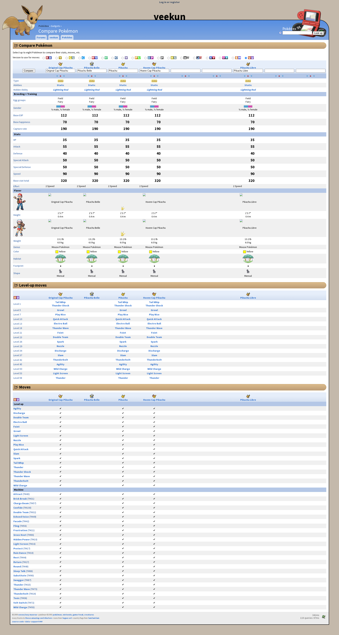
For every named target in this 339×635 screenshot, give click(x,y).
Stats (17, 134)
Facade (17, 521)
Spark (60, 341)
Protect (18, 548)
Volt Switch (20, 602)
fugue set (67, 618)
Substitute (19, 575)
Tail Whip (60, 302)
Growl (60, 310)
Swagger (18, 580)
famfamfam (93, 618)
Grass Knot (19, 534)
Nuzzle (60, 346)
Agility (60, 364)
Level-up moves (33, 285)
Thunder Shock (60, 305)
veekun (170, 16)
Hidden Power (21, 539)
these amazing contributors (38, 618)
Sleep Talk (19, 571)
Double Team (60, 337)
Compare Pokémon (35, 45)
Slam (60, 355)
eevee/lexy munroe (27, 614)
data (27, 621)
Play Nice (60, 314)
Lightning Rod (60, 89)
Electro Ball (60, 323)
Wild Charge (60, 368)
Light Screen (60, 373)
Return (17, 562)
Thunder (61, 377)
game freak (78, 614)
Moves (25, 387)
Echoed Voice (21, 516)
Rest (16, 557)
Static (60, 85)
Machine (18, 489)
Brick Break (20, 498)
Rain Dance (19, 552)
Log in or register (169, 2)
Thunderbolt (60, 359)
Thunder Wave (60, 328)
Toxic (16, 598)
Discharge (60, 350)
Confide (18, 507)
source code (18, 621)
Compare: (29, 70)
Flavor (17, 190)
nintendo (67, 614)
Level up (18, 404)
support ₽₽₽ (37, 621)
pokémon (57, 614)
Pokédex (43, 26)
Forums (41, 37)
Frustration (20, 530)
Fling (16, 525)
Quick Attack (60, 319)
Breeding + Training (25, 94)
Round (17, 566)
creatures (89, 614)
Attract (17, 494)
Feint (60, 332)
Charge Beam (21, 503)
